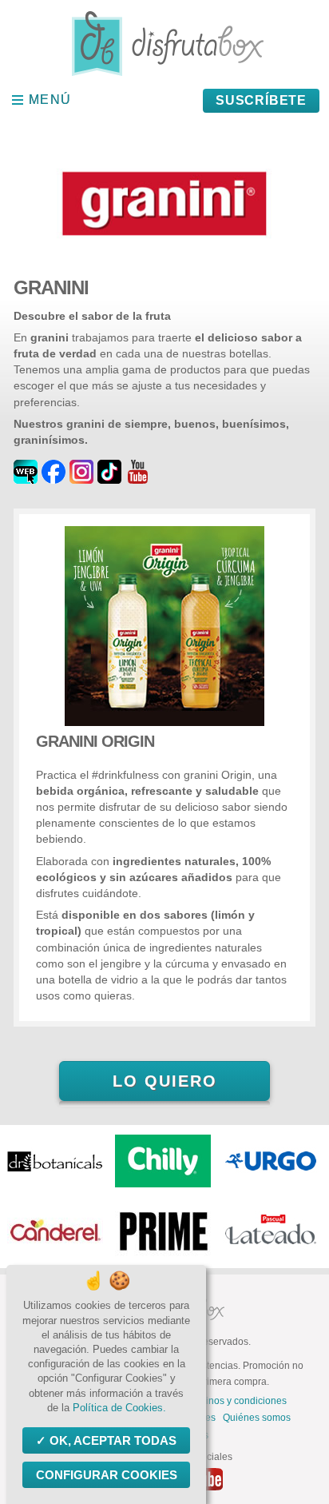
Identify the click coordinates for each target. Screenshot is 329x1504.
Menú (50, 99)
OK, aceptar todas (113, 1440)
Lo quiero (165, 1081)
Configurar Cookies (106, 1475)
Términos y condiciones (235, 1401)
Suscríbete (261, 100)
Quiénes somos (257, 1417)
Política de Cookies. (119, 1408)
